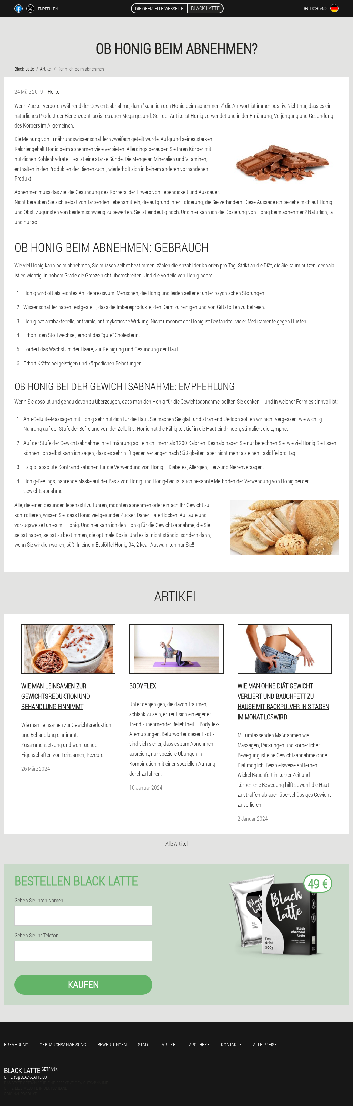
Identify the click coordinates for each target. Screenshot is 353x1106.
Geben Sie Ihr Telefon (36, 935)
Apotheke (199, 1044)
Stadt (144, 1044)
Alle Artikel (176, 843)
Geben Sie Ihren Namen (38, 900)
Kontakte (231, 1044)
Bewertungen (112, 1044)
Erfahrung (16, 1044)
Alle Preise (265, 1044)
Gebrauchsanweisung (63, 1044)
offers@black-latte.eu (25, 1077)
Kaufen (83, 984)
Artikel (170, 1044)
